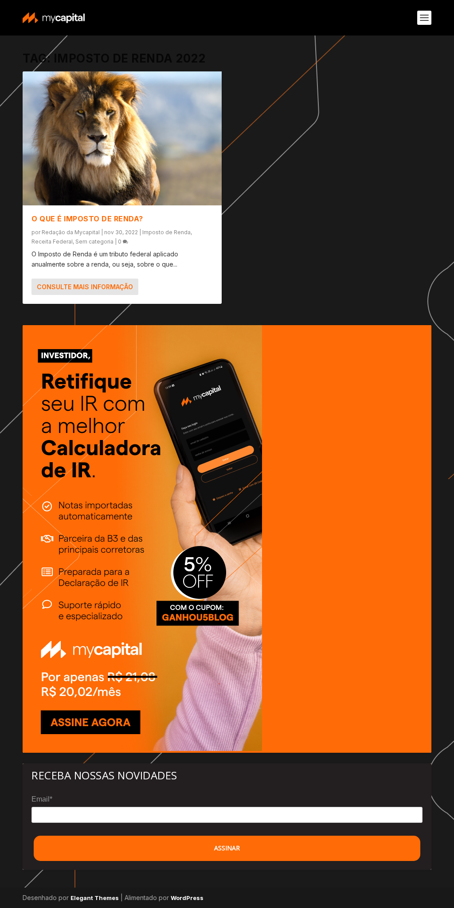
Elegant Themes (94, 897)
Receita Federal (52, 241)
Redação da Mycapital (71, 232)
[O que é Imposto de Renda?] (122, 138)
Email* (41, 799)
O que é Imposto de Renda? (87, 218)
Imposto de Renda (166, 232)
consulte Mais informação (85, 287)
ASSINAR (227, 848)
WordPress (187, 897)
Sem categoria (94, 241)
